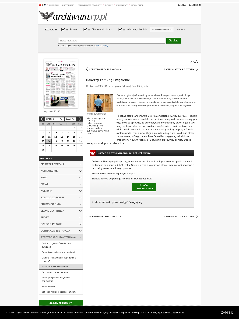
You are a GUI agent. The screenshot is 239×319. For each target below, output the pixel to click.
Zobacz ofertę (101, 45)
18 (49, 141)
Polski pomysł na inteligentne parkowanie (56, 279)
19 (55, 141)
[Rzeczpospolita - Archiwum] (73, 16)
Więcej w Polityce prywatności (168, 312)
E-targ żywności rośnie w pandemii (58, 252)
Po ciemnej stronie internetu (55, 272)
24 (43, 145)
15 (74, 137)
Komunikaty (122, 5)
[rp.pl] (42, 5)
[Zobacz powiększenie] (100, 103)
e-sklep (109, 5)
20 (62, 141)
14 (68, 137)
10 (43, 137)
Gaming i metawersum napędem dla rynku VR (59, 260)
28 (68, 145)
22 (74, 141)
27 (62, 145)
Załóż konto (195, 5)
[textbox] (111, 41)
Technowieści (48, 286)
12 (55, 137)
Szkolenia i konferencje (61, 5)
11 (49, 137)
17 (43, 141)
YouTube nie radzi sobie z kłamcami (59, 292)
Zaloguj (182, 5)
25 (49, 145)
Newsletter (137, 5)
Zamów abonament (61, 302)
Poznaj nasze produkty (90, 5)
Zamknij (227, 312)
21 (68, 141)
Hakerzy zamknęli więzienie (55, 266)
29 (74, 145)
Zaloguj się (118, 202)
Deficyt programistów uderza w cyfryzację (56, 245)
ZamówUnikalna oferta (144, 187)
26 (55, 145)
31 (43, 150)
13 (62, 137)
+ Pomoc (181, 30)
